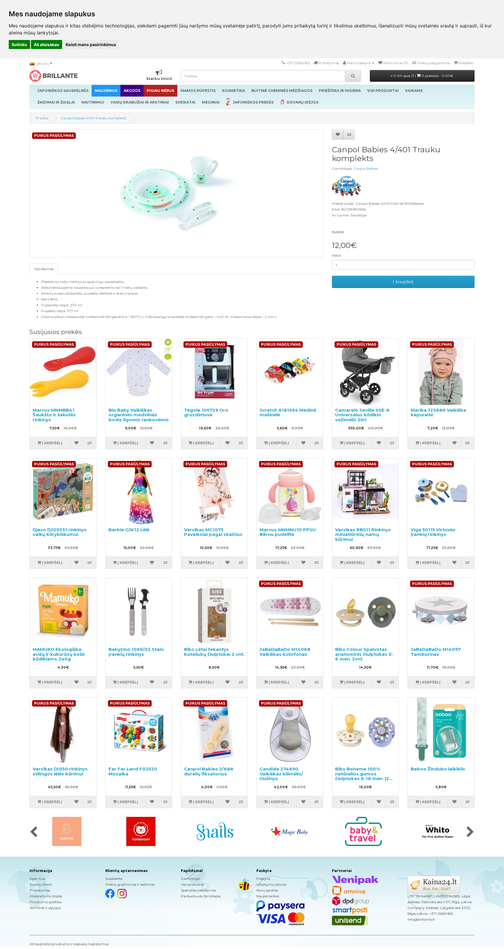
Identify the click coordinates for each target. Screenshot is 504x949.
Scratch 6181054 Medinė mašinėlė (288, 412)
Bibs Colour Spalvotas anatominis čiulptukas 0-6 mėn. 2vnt (364, 654)
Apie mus (37, 878)
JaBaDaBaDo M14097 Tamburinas (436, 651)
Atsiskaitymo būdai (45, 896)
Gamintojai (190, 878)
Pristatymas (39, 890)
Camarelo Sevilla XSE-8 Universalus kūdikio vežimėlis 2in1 (362, 414)
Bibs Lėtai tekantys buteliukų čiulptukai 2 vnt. (214, 651)
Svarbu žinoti (40, 884)
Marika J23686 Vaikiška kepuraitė (438, 412)
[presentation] (33, 832)
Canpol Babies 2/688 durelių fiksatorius (208, 771)
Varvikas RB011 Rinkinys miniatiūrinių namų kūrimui (363, 534)
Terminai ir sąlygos (45, 908)
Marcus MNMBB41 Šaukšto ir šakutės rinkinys (54, 414)
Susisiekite (113, 878)
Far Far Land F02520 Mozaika (132, 771)
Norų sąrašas (267, 890)
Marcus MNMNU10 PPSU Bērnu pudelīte (288, 532)
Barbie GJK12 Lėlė (128, 529)
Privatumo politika (45, 902)
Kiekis (336, 255)
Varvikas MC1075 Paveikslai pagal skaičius (213, 532)
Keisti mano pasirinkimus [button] (91, 44)
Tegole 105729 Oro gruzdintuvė (206, 412)
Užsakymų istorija (271, 884)
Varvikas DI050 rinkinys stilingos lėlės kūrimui (60, 771)
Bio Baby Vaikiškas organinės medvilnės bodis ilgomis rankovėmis (138, 414)
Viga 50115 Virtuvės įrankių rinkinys (433, 532)
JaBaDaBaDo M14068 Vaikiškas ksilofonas (285, 651)
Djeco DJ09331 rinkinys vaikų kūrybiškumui (60, 532)
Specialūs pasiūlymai (198, 890)
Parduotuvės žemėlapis (200, 896)
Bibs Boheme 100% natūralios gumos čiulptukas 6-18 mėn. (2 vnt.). (362, 776)
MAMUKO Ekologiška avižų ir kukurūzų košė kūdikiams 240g (59, 654)
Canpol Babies (366, 168)
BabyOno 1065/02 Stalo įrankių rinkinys (136, 651)
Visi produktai (192, 884)
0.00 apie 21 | (423, 76)
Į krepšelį (403, 281)
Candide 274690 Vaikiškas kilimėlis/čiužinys (281, 773)
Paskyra (263, 878)
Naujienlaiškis (267, 896)
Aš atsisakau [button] (46, 44)
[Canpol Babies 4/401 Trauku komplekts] (176, 193)
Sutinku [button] (19, 44)
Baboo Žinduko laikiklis (438, 769)
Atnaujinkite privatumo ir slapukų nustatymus (69, 944)
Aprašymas (44, 269)
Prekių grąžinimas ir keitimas (130, 884)
